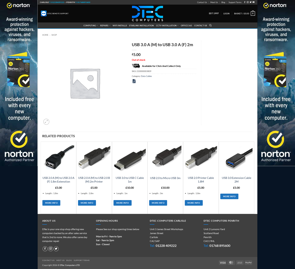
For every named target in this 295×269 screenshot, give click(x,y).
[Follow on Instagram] (248, 2)
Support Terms (235, 2)
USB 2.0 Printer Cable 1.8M (201, 179)
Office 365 (186, 25)
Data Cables (146, 76)
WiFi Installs (120, 25)
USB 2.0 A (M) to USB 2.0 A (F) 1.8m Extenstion (58, 179)
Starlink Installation (141, 25)
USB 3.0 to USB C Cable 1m (130, 179)
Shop (54, 35)
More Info (51, 202)
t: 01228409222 (56, 2)
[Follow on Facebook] (245, 2)
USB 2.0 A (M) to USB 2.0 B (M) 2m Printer (94, 179)
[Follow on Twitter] (251, 2)
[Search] (210, 25)
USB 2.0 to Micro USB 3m (165, 178)
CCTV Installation (166, 25)
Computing (89, 25)
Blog (223, 2)
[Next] (252, 177)
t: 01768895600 (82, 2)
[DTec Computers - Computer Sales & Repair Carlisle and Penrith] (147, 13)
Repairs (104, 25)
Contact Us (202, 2)
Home (45, 35)
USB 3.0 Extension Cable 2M (236, 179)
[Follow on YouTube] (253, 2)
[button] (226, 13)
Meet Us (214, 2)
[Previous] (42, 177)
